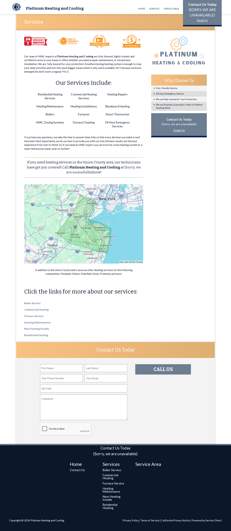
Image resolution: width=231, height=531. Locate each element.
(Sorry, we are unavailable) (179, 124)
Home (141, 8)
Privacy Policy (131, 520)
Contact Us (77, 470)
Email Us (202, 20)
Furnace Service (33, 316)
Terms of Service (150, 520)
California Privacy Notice (175, 520)
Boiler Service (32, 303)
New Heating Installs (36, 328)
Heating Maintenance (37, 322)
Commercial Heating (36, 309)
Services (154, 8)
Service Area (171, 8)
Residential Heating (36, 335)
